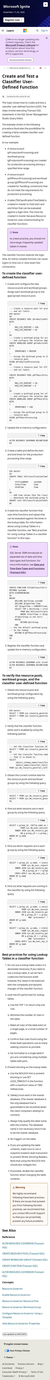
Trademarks (7, 1376)
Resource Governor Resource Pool (20, 1301)
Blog (40, 1364)
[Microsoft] (25, 30)
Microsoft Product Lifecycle (20, 45)
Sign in (44, 30)
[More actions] (45, 68)
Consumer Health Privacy (14, 1372)
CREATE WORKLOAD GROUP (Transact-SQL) (25, 1259)
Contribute (7, 1368)
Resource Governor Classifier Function (21, 68)
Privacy (19, 1368)
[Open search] (37, 30)
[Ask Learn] (40, 68)
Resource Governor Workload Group (21, 1307)
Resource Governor (12, 1288)
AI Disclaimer (8, 1364)
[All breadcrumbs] (4, 68)
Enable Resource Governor (16, 1294)
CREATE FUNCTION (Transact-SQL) (20, 1265)
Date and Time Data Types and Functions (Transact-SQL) (27, 568)
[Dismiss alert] (45, 4)
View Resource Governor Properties (21, 1323)
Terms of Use (37, 1372)
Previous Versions (26, 1364)
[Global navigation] (3, 30)
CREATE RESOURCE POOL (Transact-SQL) (23, 1253)
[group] (28, 364)
